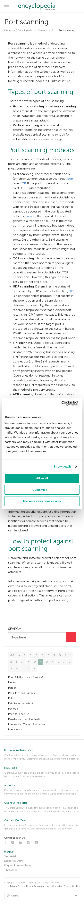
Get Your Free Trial (15, 802)
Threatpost (11, 870)
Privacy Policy (16, 886)
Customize (39, 489)
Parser (12, 687)
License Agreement (35, 886)
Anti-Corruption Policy (58, 886)
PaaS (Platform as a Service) (25, 677)
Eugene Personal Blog (17, 865)
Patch (11, 698)
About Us (9, 785)
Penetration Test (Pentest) (24, 719)
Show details (62, 466)
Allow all (42, 478)
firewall (30, 216)
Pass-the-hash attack (21, 693)
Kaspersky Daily (13, 860)
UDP (72, 291)
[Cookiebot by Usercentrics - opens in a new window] (61, 403)
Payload (13, 708)
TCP (23, 183)
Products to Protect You (19, 750)
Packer (12, 682)
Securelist (10, 856)
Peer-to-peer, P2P (19, 714)
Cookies (76, 886)
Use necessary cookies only (42, 501)
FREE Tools (10, 767)
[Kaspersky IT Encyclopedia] (42, 6)
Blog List (9, 851)
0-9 (12, 655)
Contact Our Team (15, 820)
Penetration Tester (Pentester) (26, 724)
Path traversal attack (20, 703)
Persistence (15, 729)
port (70, 178)
